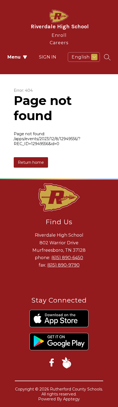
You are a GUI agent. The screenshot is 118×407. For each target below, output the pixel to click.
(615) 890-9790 (63, 265)
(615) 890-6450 (67, 257)
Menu (14, 57)
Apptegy (71, 399)
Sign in (47, 57)
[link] (59, 34)
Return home (31, 162)
